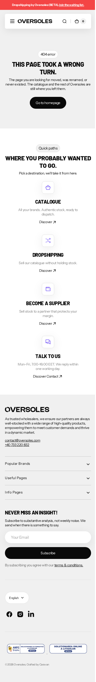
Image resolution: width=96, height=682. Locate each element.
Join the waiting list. (71, 5)
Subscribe (46, 553)
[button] (12, 21)
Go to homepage (46, 103)
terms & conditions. (68, 565)
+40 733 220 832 (17, 445)
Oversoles (19, 675)
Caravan (44, 675)
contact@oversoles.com (22, 440)
